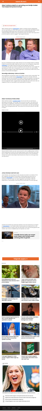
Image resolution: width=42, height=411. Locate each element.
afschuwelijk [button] (9, 177)
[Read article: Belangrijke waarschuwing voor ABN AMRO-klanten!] (11, 291)
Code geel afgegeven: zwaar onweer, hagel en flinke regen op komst (10, 357)
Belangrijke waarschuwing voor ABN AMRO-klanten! (10, 299)
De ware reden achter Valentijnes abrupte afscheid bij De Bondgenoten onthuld (29, 318)
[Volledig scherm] (38, 148)
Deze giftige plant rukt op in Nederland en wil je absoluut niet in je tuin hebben (10, 281)
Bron (2, 241)
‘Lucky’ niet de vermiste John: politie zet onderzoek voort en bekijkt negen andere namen (28, 281)
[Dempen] (36, 148)
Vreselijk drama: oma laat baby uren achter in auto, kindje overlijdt (30, 299)
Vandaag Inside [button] (16, 101)
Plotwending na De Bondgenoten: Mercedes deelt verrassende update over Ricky (10, 338)
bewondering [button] (6, 226)
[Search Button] (38, 1)
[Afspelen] (21, 131)
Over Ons (4, 407)
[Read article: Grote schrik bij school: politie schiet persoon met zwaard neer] (30, 328)
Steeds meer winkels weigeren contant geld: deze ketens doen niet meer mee (29, 357)
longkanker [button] (4, 65)
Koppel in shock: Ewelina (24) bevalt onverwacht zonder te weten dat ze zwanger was (20, 397)
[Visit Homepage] (21, 1)
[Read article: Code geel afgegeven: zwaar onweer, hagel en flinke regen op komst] (11, 348)
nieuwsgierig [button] (19, 76)
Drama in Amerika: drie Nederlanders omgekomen (14, 399)
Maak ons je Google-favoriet (10, 25)
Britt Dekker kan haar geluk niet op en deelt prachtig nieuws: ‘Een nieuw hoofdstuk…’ (19, 392)
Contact (18, 407)
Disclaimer (14, 407)
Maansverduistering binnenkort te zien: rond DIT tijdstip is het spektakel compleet (10, 318)
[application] (20, 131)
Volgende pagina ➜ (20, 259)
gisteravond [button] (16, 28)
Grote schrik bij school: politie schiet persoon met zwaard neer (30, 337)
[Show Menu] (3, 1)
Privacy (9, 407)
